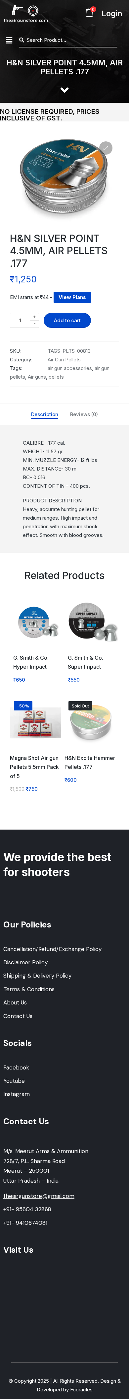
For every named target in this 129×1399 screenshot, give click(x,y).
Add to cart (67, 320)
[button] (9, 40)
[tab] (44, 414)
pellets (56, 377)
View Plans (72, 297)
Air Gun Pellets (64, 359)
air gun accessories (70, 368)
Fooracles (81, 1389)
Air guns (37, 377)
